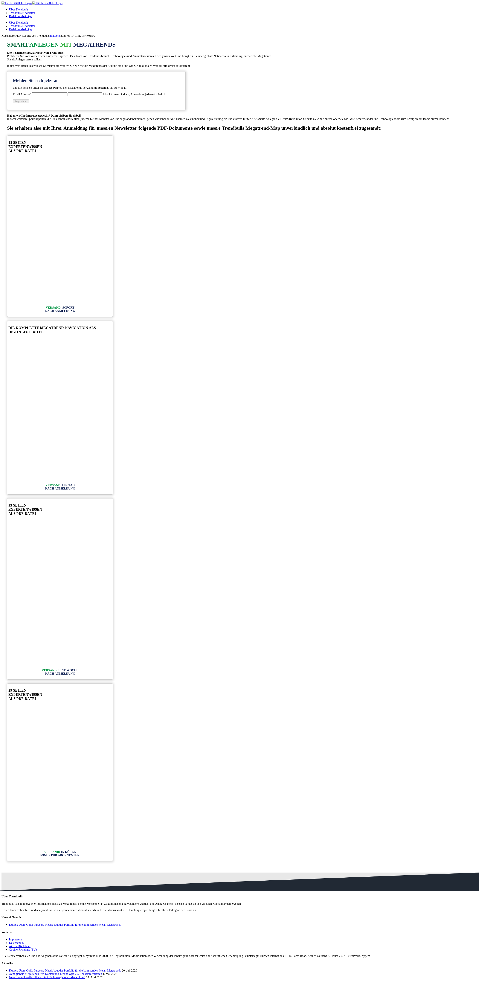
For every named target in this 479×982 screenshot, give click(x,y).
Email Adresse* (22, 94)
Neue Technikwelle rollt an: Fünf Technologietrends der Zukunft (47, 977)
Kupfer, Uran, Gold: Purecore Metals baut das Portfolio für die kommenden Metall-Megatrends (65, 924)
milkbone (54, 35)
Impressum (15, 939)
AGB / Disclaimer (19, 946)
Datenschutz (16, 942)
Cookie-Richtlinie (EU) (23, 949)
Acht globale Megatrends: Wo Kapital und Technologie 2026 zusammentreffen (55, 973)
